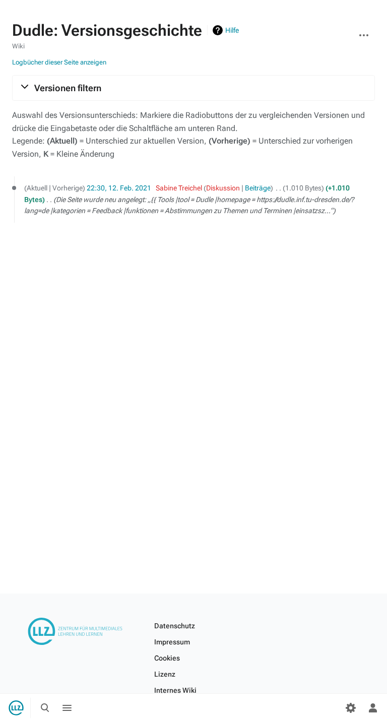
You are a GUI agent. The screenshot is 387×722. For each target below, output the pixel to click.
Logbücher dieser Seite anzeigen (59, 62)
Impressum (172, 642)
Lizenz (164, 674)
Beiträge (258, 188)
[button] (193, 88)
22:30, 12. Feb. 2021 (119, 188)
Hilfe (232, 30)
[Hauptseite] (16, 708)
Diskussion (223, 188)
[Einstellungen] (351, 708)
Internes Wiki (175, 690)
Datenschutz (174, 626)
